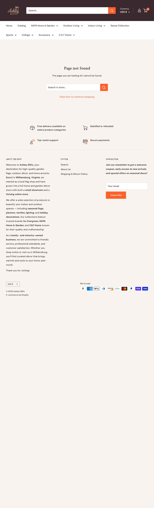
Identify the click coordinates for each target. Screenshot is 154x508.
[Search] (112, 10)
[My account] (139, 10)
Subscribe (116, 195)
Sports (9, 34)
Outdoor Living (71, 25)
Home (9, 25)
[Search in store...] (104, 87)
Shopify (25, 295)
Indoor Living (95, 25)
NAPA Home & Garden (43, 25)
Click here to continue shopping (77, 96)
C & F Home (65, 34)
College (26, 34)
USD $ (10, 284)
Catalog (22, 25)
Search (64, 164)
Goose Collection (120, 25)
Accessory (44, 34)
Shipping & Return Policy (74, 173)
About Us (66, 169)
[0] (145, 10)
